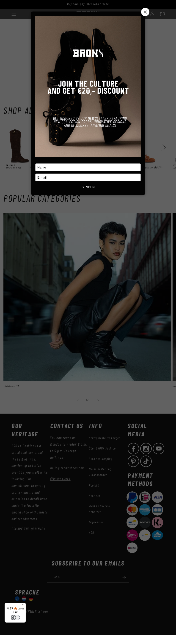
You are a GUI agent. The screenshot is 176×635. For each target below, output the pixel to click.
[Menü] (23, 605)
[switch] (15, 617)
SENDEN (88, 187)
